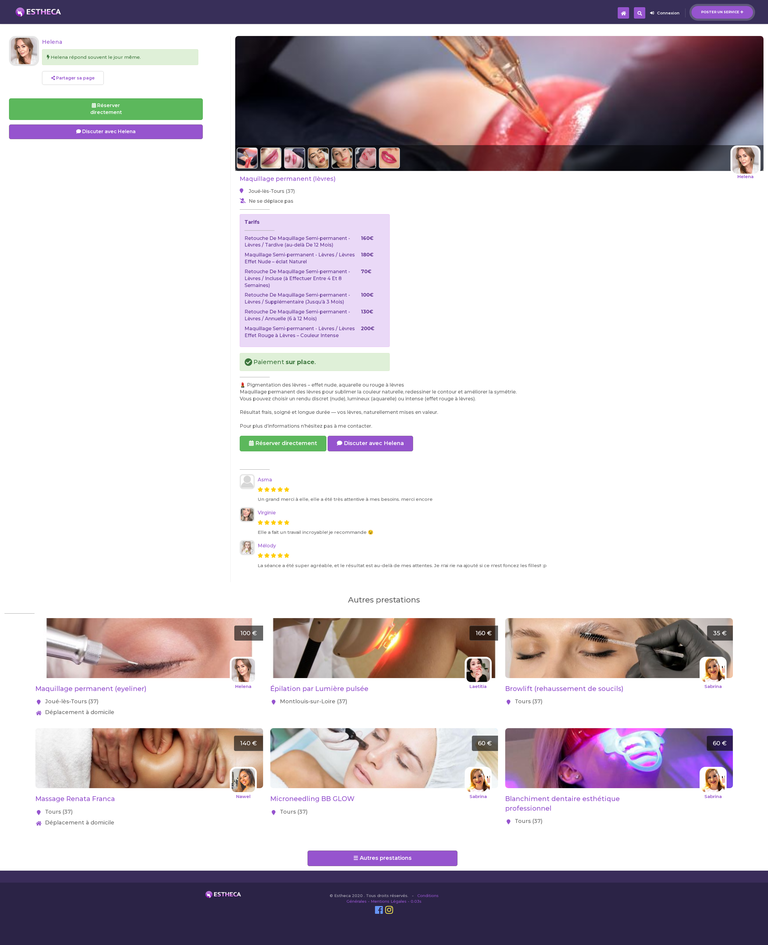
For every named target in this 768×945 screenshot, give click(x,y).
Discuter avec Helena (373, 443)
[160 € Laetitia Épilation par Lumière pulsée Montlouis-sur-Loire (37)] (384, 621)
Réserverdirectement (106, 109)
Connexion (668, 12)
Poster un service (720, 12)
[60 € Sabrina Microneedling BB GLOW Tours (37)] (384, 731)
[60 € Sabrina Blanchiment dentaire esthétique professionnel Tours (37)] (619, 731)
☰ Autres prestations (382, 858)
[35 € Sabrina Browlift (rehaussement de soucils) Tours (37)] (619, 621)
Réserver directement (285, 443)
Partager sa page (74, 78)
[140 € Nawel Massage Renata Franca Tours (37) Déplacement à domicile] (149, 731)
